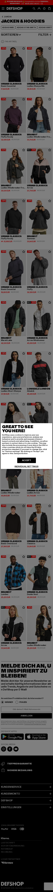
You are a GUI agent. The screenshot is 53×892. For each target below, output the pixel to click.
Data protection (21, 453)
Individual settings (26, 466)
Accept (26, 460)
